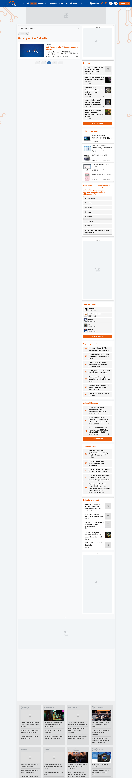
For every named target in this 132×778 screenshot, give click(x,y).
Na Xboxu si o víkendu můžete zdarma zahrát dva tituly (53, 737)
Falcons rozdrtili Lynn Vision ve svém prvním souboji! (30, 731)
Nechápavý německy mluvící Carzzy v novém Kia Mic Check (101, 724)
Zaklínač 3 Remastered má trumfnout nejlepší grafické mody (94, 525)
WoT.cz (87, 518)
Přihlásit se (125, 3)
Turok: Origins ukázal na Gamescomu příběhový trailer (77, 723)
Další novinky (97, 123)
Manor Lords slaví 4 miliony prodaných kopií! (29, 737)
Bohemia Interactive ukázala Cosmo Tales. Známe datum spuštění (93, 506)
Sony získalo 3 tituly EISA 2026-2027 (100, 765)
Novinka (48, 44)
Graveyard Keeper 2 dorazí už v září (53, 773)
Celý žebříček (97, 336)
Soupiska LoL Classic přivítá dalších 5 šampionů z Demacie (101, 732)
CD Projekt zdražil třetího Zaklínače (94, 544)
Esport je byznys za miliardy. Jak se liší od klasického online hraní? (94, 535)
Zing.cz (87, 529)
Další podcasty (98, 439)
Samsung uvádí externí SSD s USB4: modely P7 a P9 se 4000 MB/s (77, 767)
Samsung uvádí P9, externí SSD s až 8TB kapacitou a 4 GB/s (100, 772)
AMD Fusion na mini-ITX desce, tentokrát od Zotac (62, 48)
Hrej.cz (87, 539)
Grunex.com (88, 510)
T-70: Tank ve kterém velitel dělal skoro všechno (94, 515)
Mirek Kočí (51, 56)
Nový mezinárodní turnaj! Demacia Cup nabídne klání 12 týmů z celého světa (101, 740)
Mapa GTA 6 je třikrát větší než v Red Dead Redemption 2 (77, 737)
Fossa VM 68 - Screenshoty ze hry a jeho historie (29, 771)
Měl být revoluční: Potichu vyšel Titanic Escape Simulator (76, 730)
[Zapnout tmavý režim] (116, 3)
